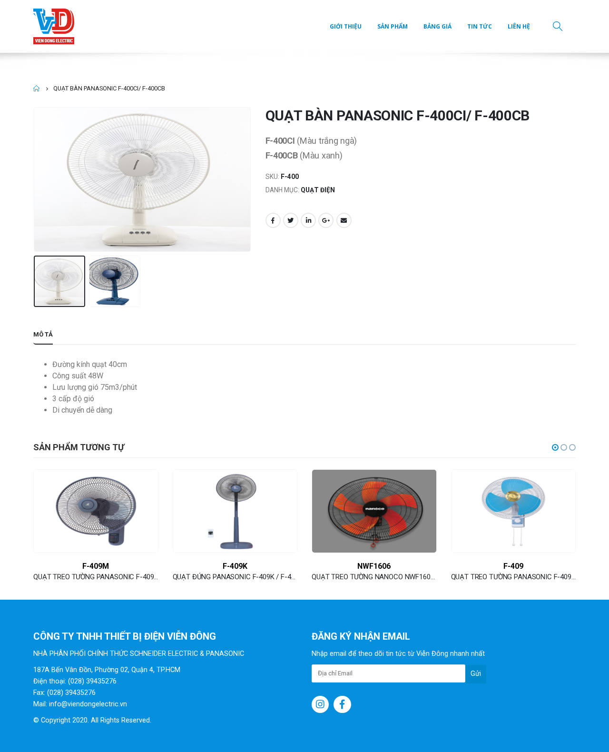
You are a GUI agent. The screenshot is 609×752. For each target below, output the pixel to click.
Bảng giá (437, 26)
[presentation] (36, 179)
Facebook (273, 220)
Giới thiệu (346, 26)
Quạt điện (318, 190)
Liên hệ (519, 26)
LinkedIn (308, 220)
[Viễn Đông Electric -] (56, 26)
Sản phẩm (392, 26)
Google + (326, 220)
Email (344, 220)
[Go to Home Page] (36, 88)
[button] (555, 447)
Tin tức (479, 26)
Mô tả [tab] (43, 334)
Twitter (290, 220)
